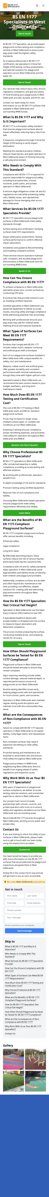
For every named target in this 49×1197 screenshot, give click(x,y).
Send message (24, 930)
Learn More (24, 513)
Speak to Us (24, 271)
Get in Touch (24, 82)
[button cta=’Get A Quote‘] (25, 445)
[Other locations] (37, 5)
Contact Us (24, 849)
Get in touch (24, 33)
